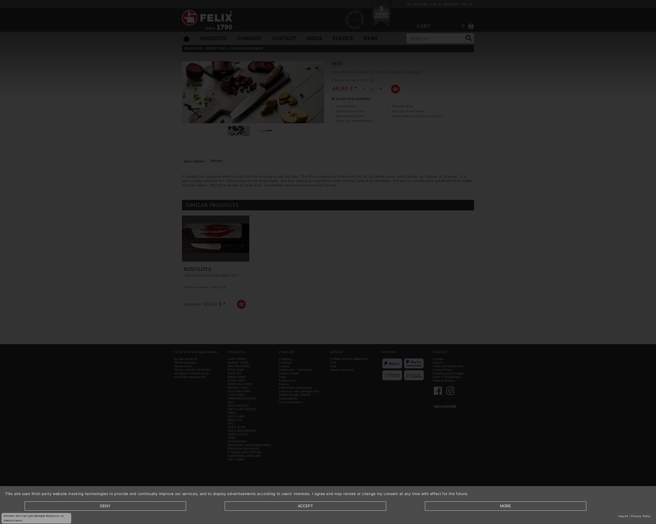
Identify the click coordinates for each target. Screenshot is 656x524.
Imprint (623, 516)
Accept (305, 506)
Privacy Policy (641, 516)
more (505, 506)
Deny (105, 506)
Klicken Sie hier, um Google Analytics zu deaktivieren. (34, 518)
